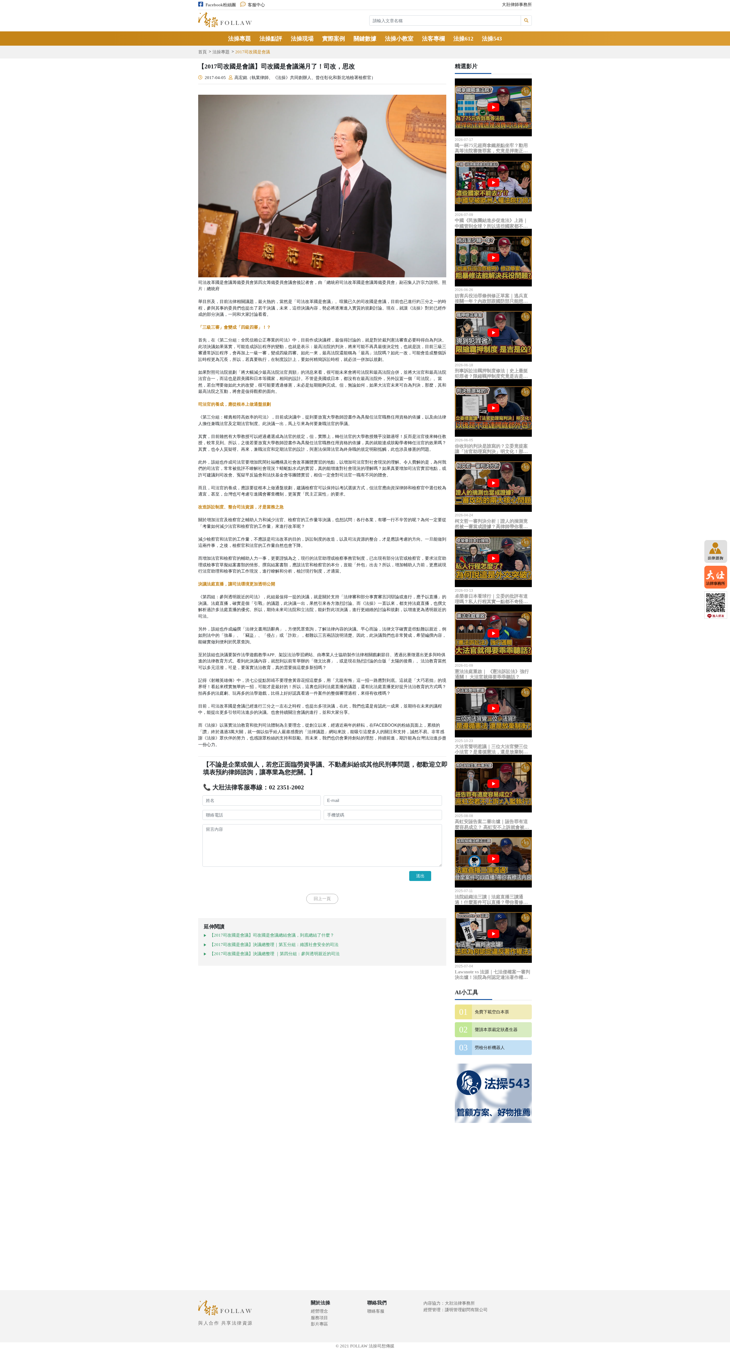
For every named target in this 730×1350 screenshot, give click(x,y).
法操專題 (239, 38)
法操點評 (270, 38)
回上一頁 (322, 898)
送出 (420, 875)
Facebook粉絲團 (221, 5)
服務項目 (319, 1317)
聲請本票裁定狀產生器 (496, 1029)
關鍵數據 (365, 38)
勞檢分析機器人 (490, 1047)
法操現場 (302, 38)
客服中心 (256, 5)
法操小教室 (399, 38)
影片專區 (319, 1324)
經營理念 (319, 1311)
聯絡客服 (375, 1311)
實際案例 (333, 38)
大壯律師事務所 (517, 4)
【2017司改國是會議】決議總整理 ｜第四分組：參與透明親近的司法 (275, 953)
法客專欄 (433, 38)
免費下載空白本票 (492, 1012)
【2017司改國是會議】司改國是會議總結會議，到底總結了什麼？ (272, 935)
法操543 (492, 38)
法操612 (463, 38)
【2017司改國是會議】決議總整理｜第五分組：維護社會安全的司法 (274, 944)
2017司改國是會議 (252, 52)
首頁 (202, 52)
